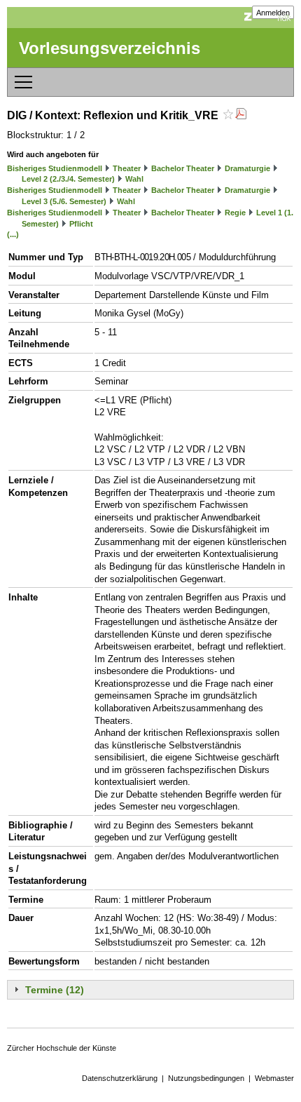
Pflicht (81, 224)
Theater (127, 168)
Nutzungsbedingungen (206, 1078)
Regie (235, 212)
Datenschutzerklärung (120, 1078)
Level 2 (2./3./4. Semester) (68, 179)
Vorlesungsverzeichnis (109, 48)
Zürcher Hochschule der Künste (61, 1048)
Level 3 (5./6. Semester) (64, 201)
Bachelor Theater (182, 168)
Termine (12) (54, 989)
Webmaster (274, 1078)
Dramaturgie (247, 168)
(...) (13, 234)
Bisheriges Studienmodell (54, 168)
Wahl (134, 179)
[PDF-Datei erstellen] (240, 115)
